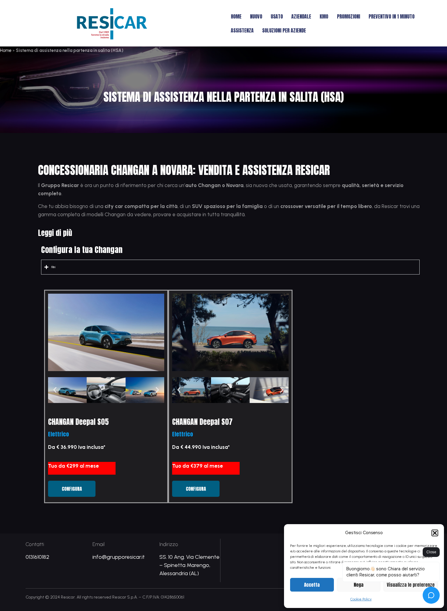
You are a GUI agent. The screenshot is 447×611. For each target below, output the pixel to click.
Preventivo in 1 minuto (391, 16)
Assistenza (242, 30)
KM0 (324, 16)
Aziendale (301, 16)
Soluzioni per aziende (284, 30)
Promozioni (348, 16)
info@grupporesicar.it (118, 557)
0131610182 (37, 557)
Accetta (312, 584)
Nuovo (256, 16)
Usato (277, 16)
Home (236, 16)
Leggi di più (55, 232)
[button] (435, 533)
